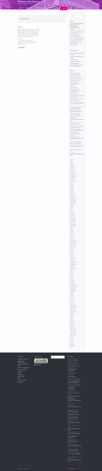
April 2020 (72, 298)
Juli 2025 (71, 184)
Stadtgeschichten (21, 374)
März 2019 (72, 322)
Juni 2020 (71, 295)
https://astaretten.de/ (74, 87)
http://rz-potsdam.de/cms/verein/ (74, 433)
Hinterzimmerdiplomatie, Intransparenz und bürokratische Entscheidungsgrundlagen (76, 65)
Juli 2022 (71, 249)
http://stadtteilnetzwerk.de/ (75, 133)
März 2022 (72, 257)
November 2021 (73, 264)
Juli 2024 (71, 206)
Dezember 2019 (73, 306)
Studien (19, 378)
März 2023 (72, 235)
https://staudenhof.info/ (74, 124)
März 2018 (72, 344)
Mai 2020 (72, 297)
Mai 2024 (72, 209)
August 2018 (72, 335)
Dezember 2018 (73, 328)
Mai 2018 (72, 340)
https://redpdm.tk (73, 44)
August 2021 (72, 269)
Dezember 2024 (73, 196)
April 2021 (72, 277)
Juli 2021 (71, 271)
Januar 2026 (72, 173)
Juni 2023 (71, 229)
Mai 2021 (72, 275)
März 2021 (72, 278)
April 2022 (72, 255)
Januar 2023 (72, 238)
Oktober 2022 (72, 244)
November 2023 (73, 220)
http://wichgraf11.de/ (74, 97)
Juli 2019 (71, 315)
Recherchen (20, 372)
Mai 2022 (72, 253)
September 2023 (73, 224)
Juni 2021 (71, 273)
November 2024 (73, 198)
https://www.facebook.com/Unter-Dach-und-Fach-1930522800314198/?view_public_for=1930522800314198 (74, 399)
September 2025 (73, 180)
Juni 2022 (71, 251)
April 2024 (72, 211)
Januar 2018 (72, 346)
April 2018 (72, 342)
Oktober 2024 (72, 200)
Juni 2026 (71, 164)
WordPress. (82, 468)
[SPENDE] (83, 2)
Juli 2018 (71, 337)
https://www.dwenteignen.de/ (75, 143)
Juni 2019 (71, 317)
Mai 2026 (72, 165)
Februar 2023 (72, 236)
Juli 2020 (71, 293)
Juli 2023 (71, 227)
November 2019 (73, 308)
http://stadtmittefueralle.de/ (75, 114)
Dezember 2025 (73, 175)
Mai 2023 (72, 231)
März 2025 (72, 191)
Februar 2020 (72, 302)
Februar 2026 (72, 171)
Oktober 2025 (72, 178)
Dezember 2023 (73, 218)
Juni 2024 (71, 207)
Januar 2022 (72, 260)
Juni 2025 (71, 185)
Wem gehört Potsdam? (22, 380)
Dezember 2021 (73, 262)
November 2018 (73, 329)
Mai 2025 (72, 187)
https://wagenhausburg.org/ (75, 108)
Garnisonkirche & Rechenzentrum (25, 41)
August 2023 (72, 226)
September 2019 (73, 311)
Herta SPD (20, 27)
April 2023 (72, 233)
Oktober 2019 (72, 309)
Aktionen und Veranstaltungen (25, 40)
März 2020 (72, 300)
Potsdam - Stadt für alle (29, 2)
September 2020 (73, 289)
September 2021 (73, 267)
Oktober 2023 (72, 222)
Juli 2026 (71, 162)
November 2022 (73, 242)
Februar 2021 (72, 280)
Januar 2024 (72, 216)
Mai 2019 (72, 318)
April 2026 (72, 167)
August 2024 (72, 204)
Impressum (20, 465)
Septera (77, 468)
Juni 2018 (71, 338)
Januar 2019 (72, 326)
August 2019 (72, 313)
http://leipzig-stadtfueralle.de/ (78, 146)
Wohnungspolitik (21, 44)
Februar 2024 (72, 215)
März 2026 (72, 169)
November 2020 (73, 286)
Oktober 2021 (72, 266)
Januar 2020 (72, 304)
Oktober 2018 (72, 331)
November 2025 (73, 176)
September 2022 (73, 246)
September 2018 (73, 333)
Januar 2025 (72, 195)
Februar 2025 (72, 193)
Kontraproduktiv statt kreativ (75, 61)
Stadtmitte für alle (21, 376)
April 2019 (72, 320)
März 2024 (72, 213)
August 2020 (72, 291)
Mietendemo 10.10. (21, 371)
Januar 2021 (72, 282)
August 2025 (72, 182)
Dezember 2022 (73, 240)
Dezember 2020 (73, 284)
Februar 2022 (72, 258)
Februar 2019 (72, 324)
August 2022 (72, 247)
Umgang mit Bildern (27, 465)
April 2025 (72, 189)
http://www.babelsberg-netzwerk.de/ (77, 130)
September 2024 (73, 202)
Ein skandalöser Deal (74, 59)
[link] (44, 12)
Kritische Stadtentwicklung (22, 369)
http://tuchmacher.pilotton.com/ (76, 111)
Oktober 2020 (72, 287)
